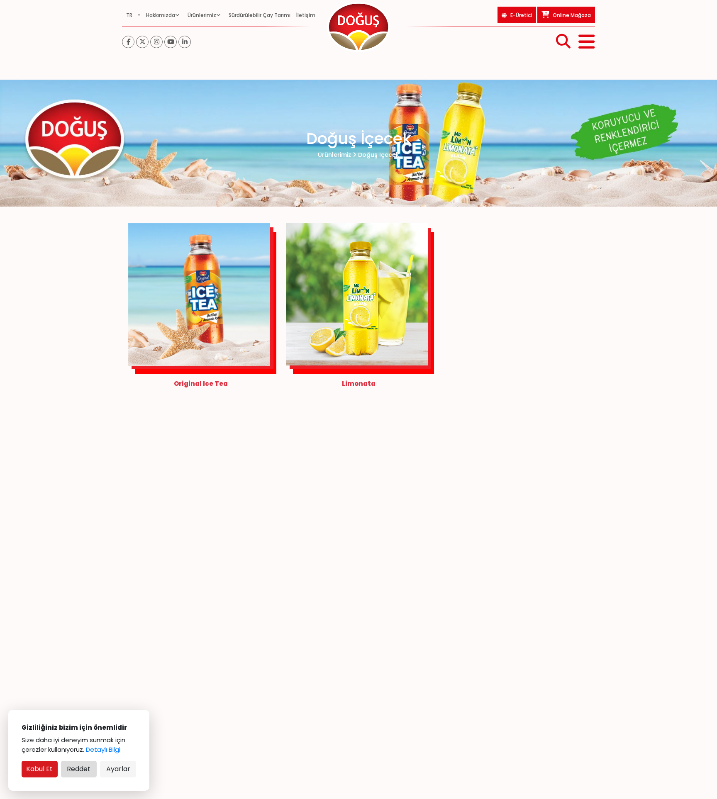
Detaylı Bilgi (103, 749)
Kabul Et (39, 769)
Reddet (78, 769)
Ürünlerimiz (202, 15)
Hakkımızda (160, 15)
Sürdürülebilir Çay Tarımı (259, 15)
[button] (133, 15)
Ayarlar (118, 769)
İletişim (305, 15)
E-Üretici (521, 15)
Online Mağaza (571, 15)
